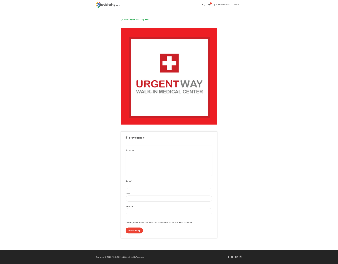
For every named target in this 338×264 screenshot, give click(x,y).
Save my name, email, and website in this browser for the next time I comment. (159, 222)
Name (129, 181)
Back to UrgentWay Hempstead (135, 20)
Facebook (228, 257)
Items (209, 5)
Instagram (236, 257)
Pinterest (241, 257)
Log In (236, 5)
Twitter (232, 257)
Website (129, 206)
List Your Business (223, 5)
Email (128, 193)
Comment (130, 150)
